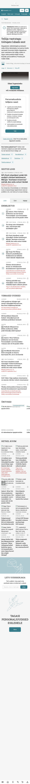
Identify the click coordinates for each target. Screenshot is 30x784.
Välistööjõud (5, 158)
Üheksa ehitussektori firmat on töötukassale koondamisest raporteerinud (16, 266)
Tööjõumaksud (6, 162)
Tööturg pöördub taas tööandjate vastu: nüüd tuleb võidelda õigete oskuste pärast (16, 282)
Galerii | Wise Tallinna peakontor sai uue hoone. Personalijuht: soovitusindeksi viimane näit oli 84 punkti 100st (7, 497)
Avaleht (3, 14)
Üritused (17, 14)
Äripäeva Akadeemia (7, 430)
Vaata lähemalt (7, 139)
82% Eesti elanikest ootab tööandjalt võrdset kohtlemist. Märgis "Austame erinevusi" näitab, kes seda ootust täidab (14, 178)
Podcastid (24, 14)
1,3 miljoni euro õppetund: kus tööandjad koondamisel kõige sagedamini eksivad (7, 462)
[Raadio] (13, 782)
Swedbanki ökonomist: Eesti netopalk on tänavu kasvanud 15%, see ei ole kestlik (12, 352)
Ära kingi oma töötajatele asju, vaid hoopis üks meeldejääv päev (15, 226)
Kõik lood (10, 14)
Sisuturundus (9, 172)
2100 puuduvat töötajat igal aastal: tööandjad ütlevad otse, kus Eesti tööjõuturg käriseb (11, 303)
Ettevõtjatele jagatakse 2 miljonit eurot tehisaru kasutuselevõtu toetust (22, 495)
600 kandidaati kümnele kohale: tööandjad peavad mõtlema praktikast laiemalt (11, 318)
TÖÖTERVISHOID (6, 23)
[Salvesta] (28, 209)
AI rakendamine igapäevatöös (11, 432)
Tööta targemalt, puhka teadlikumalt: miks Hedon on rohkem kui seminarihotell (22, 543)
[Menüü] (2, 782)
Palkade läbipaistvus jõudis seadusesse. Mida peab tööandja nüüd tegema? (11, 329)
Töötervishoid (5, 154)
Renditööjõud (19, 154)
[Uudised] (7, 782)
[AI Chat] (22, 782)
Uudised (8, 209)
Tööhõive (17, 158)
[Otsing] (18, 782)
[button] (11, 587)
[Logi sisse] (27, 782)
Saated (8, 249)
